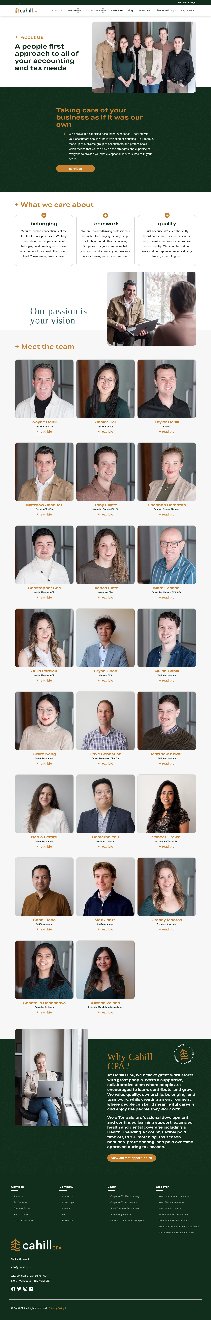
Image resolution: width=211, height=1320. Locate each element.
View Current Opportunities (131, 1158)
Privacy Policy (56, 1308)
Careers (66, 1208)
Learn (65, 1214)
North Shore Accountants (171, 1202)
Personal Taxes (22, 1214)
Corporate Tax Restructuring (124, 1196)
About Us (57, 10)
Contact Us (144, 10)
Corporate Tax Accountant (123, 1202)
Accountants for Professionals (174, 1220)
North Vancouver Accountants (174, 1196)
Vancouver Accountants (171, 1208)
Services (72, 10)
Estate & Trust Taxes (24, 1220)
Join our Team (94, 10)
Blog (130, 10)
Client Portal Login (165, 10)
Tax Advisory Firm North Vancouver (176, 1232)
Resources (117, 10)
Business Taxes (22, 1208)
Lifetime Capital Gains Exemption (127, 1220)
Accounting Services (120, 1214)
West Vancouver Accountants (173, 1214)
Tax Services (20, 1202)
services (75, 168)
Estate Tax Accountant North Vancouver (179, 1226)
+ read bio (44, 431)
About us (18, 1196)
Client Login (68, 1202)
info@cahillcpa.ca (22, 1267)
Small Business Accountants (124, 1208)
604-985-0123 (20, 1258)
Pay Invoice (187, 10)
